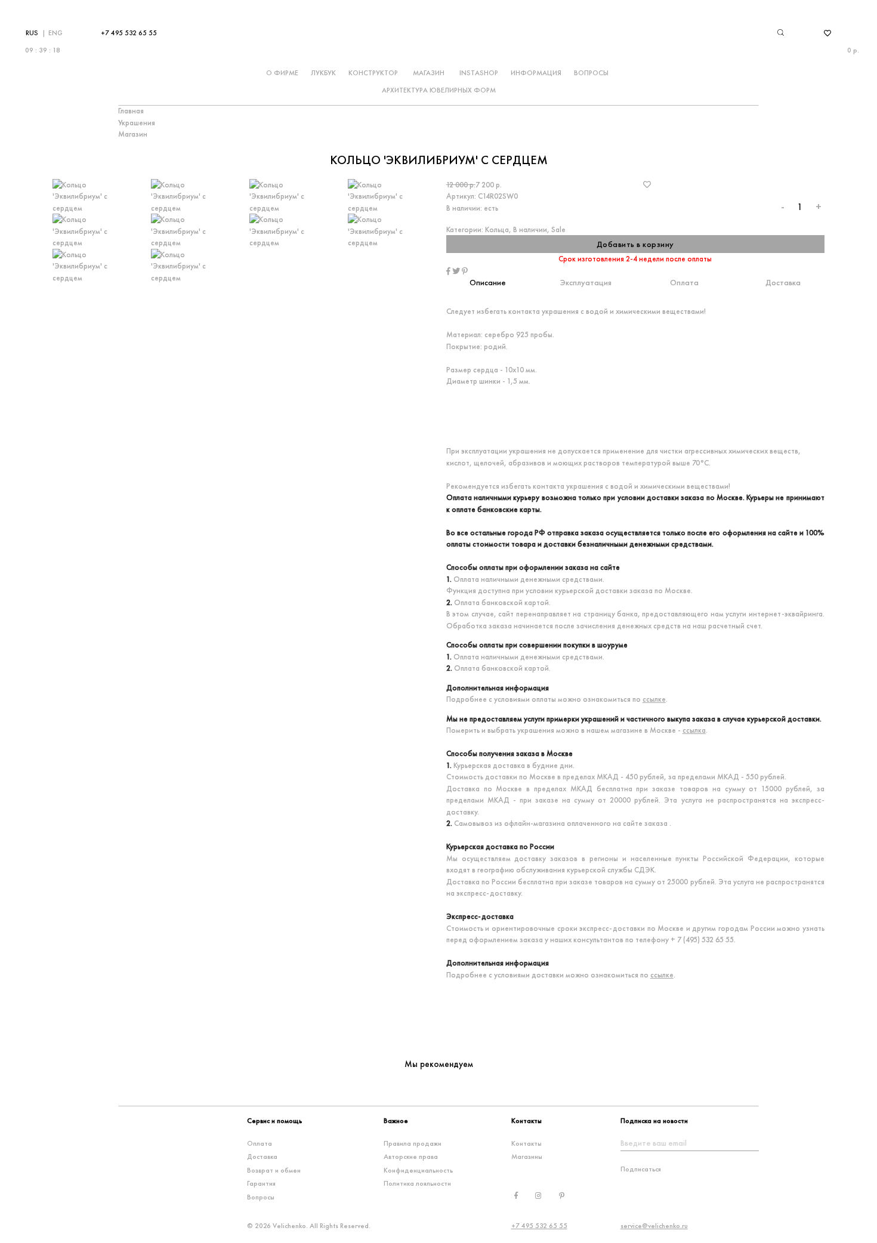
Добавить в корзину (635, 244)
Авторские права (411, 1156)
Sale (558, 229)
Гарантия (261, 1183)
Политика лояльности (417, 1183)
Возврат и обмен (274, 1170)
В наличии (530, 229)
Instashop (478, 73)
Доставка (783, 282)
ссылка (694, 730)
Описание (488, 282)
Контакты (526, 1143)
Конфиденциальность (418, 1170)
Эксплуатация (586, 282)
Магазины (526, 1156)
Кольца (497, 229)
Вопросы (591, 73)
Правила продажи (412, 1143)
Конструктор (373, 73)
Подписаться (640, 1169)
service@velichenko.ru (654, 1225)
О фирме (282, 73)
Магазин (428, 73)
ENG (55, 33)
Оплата (684, 282)
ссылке (654, 699)
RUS (32, 33)
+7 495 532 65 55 (129, 33)
